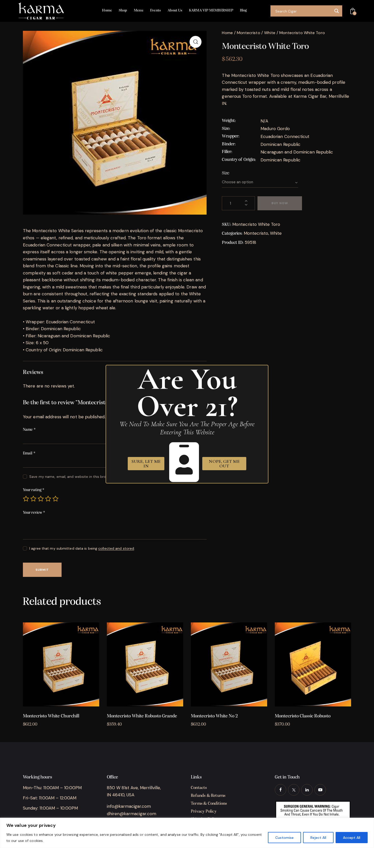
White (269, 32)
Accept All (351, 837)
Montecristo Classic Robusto (302, 716)
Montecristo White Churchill (51, 716)
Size (225, 173)
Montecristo (248, 32)
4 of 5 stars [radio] (48, 499)
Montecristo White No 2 (214, 716)
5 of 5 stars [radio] (55, 499)
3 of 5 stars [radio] (41, 499)
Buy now (279, 203)
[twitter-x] (293, 790)
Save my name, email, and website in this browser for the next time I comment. (97, 476)
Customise (284, 837)
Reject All (318, 837)
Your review (34, 513)
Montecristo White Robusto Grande (142, 716)
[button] (196, 42)
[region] (187, 833)
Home (227, 32)
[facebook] (280, 790)
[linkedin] (307, 790)
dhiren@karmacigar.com (131, 813)
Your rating (33, 490)
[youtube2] (320, 790)
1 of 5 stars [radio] (26, 499)
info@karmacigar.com (129, 806)
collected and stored (116, 548)
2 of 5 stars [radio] (33, 499)
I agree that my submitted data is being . (82, 548)
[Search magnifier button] (336, 11)
